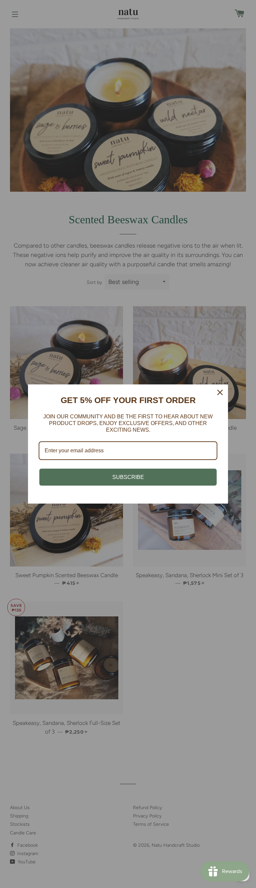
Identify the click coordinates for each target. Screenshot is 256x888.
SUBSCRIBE (128, 477)
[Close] (220, 392)
